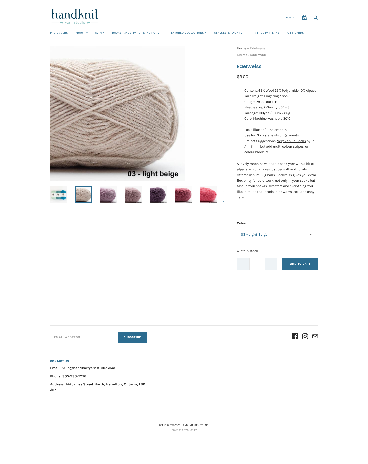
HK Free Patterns (266, 32)
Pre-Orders (59, 32)
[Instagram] (305, 337)
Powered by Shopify (184, 430)
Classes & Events (228, 32)
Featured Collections (186, 32)
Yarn (98, 32)
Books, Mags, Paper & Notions (135, 32)
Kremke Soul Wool (251, 55)
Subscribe (132, 337)
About (80, 32)
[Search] (315, 19)
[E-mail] (315, 337)
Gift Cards (295, 32)
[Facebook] (295, 337)
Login (290, 17)
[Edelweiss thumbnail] (58, 194)
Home (241, 48)
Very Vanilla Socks (291, 141)
